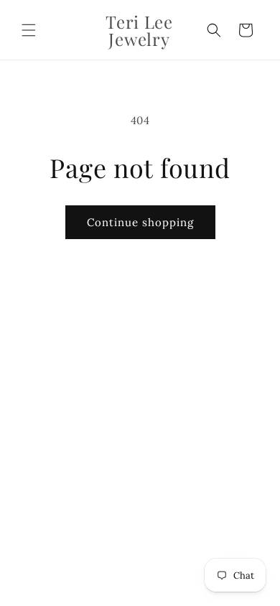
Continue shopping (140, 222)
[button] (29, 30)
